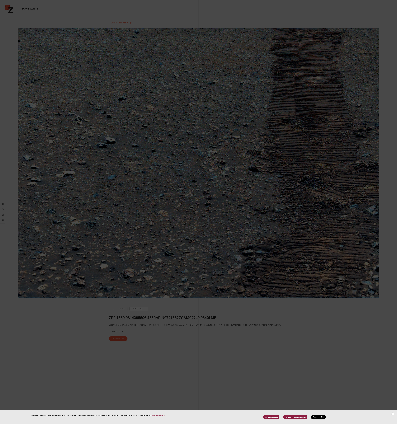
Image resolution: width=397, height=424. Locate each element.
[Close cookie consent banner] (392, 413)
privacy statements (158, 415)
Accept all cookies (271, 417)
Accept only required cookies (295, 417)
